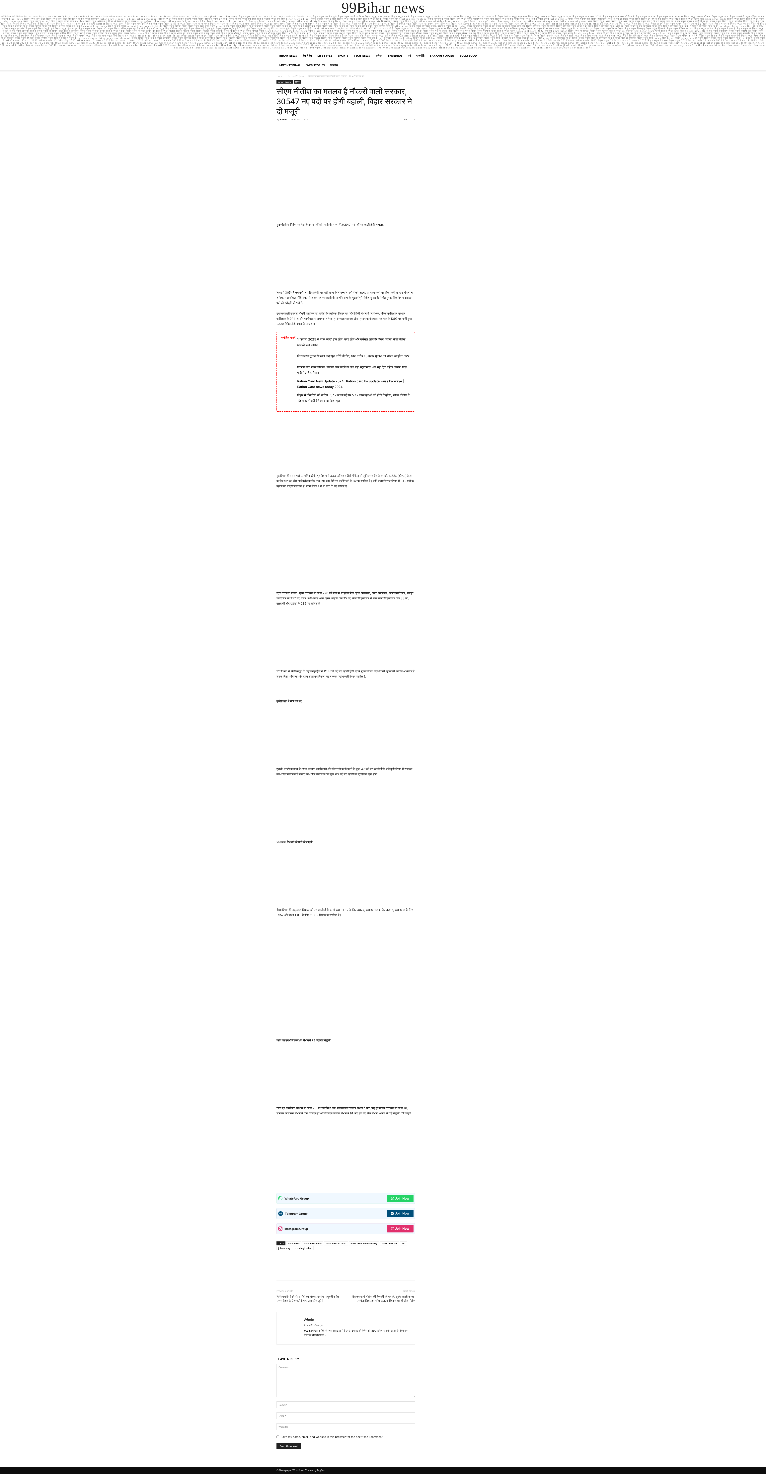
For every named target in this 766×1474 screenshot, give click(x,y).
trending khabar (303, 1248)
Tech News (362, 55)
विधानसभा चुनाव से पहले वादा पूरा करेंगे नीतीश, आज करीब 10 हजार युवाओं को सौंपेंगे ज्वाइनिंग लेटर (353, 356)
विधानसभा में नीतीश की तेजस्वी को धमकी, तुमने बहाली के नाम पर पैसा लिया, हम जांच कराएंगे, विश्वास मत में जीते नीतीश (383, 1299)
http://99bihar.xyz (313, 1325)
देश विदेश (307, 55)
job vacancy (284, 1248)
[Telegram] (329, 1339)
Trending (395, 55)
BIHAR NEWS (288, 55)
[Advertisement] (345, 260)
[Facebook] (280, 128)
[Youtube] (350, 1339)
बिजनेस (334, 65)
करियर (379, 55)
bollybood (468, 55)
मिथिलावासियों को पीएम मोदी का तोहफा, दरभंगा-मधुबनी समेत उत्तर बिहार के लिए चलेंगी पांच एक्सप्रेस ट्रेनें (307, 1299)
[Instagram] (315, 1339)
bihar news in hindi (336, 1243)
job (403, 1243)
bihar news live (389, 1243)
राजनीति (420, 55)
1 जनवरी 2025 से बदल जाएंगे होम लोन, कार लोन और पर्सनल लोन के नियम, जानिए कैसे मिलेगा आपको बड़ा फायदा (351, 342)
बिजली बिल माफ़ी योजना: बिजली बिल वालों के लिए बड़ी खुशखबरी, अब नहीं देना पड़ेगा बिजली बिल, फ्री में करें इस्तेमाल (352, 370)
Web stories (315, 65)
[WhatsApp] (308, 128)
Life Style (324, 55)
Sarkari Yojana (442, 55)
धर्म (409, 55)
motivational (290, 65)
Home (279, 76)
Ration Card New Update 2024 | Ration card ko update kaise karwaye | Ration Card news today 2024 (350, 384)
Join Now (402, 1198)
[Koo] (322, 1339)
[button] (485, 56)
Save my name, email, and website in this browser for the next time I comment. (332, 1436)
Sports (343, 55)
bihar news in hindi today (363, 1243)
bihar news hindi (313, 1243)
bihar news (294, 1243)
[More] (317, 128)
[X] (290, 128)
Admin (283, 119)
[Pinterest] (299, 128)
